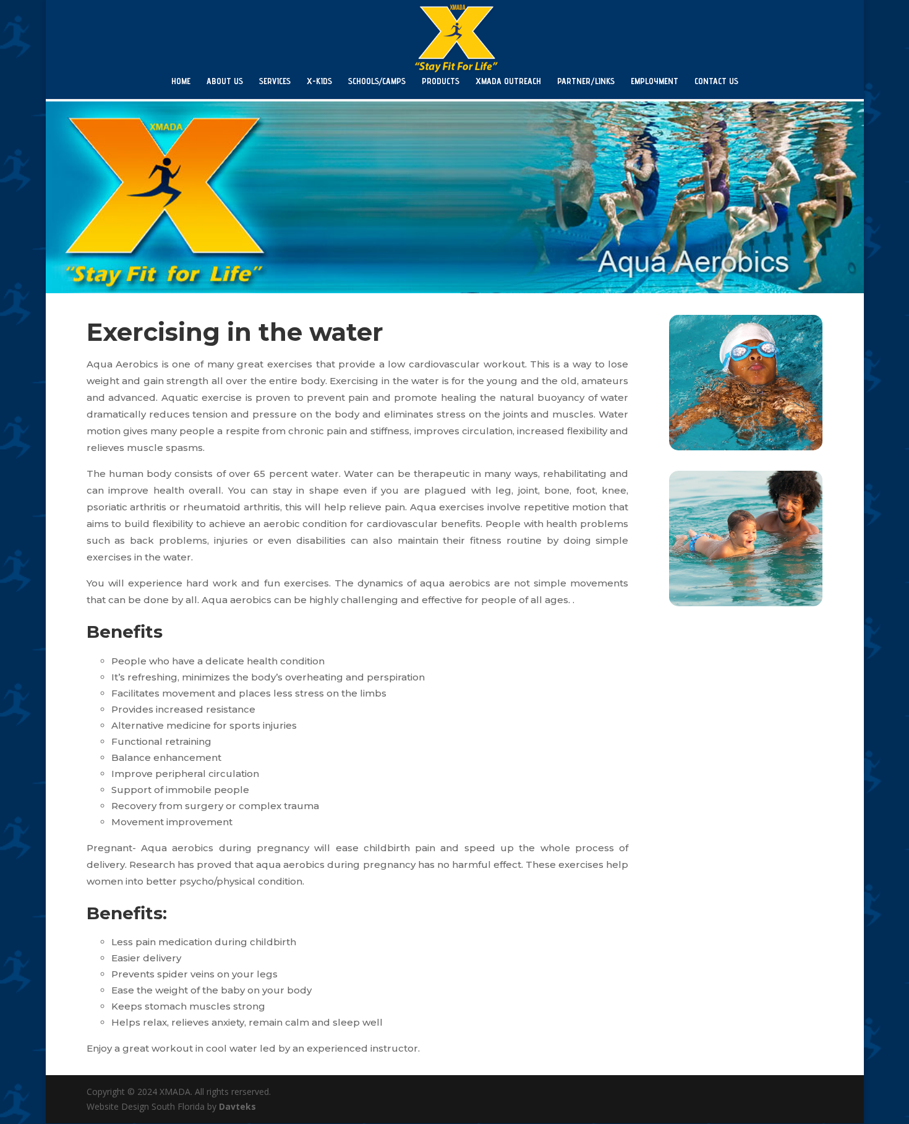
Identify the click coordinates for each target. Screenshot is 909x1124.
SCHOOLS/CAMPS (377, 81)
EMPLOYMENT (654, 81)
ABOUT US (225, 81)
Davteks (237, 1106)
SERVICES (275, 81)
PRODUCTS (440, 81)
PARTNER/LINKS (586, 81)
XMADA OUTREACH (508, 81)
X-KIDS (319, 81)
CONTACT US (716, 81)
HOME (180, 81)
